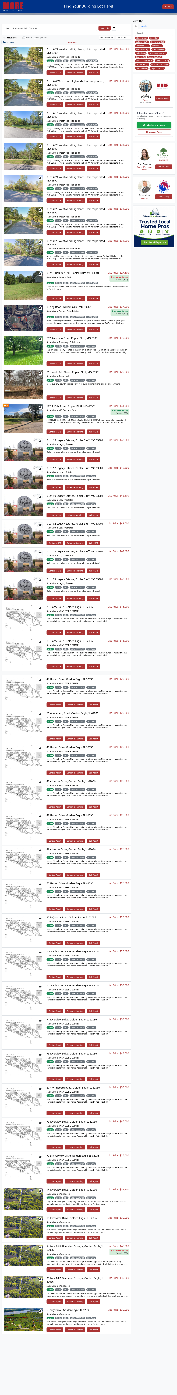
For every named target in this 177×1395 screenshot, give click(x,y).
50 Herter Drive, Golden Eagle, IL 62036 (70, 883)
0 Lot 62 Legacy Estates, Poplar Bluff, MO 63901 (75, 523)
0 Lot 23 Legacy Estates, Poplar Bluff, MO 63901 (75, 579)
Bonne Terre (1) (142, 49)
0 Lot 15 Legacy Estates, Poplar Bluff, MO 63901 (75, 440)
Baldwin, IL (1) (142, 42)
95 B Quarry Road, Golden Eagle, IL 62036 (71, 917)
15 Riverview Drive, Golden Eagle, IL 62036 (72, 1218)
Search (103, 28)
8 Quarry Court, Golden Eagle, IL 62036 (70, 641)
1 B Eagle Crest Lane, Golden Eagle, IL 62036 (73, 951)
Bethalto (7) (157, 45)
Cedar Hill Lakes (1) (144, 60)
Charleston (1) (142, 64)
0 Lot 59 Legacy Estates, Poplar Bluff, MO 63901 (75, 496)
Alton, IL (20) (141, 38)
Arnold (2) (154, 38)
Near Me (29, 38)
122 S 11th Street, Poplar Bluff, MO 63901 (71, 406)
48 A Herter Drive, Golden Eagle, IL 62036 (71, 781)
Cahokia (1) (141, 53)
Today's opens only (40, 38)
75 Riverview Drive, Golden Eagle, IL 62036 (72, 1053)
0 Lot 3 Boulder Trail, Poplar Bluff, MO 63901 (73, 273)
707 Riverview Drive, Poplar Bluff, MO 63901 (73, 338)
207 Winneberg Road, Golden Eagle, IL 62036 (73, 1087)
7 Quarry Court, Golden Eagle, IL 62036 (70, 607)
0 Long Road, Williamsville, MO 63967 (69, 307)
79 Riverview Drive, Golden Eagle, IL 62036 (72, 1121)
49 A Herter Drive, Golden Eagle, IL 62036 (71, 849)
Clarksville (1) (141, 68)
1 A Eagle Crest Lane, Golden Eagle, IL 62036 (73, 985)
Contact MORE (55, 72)
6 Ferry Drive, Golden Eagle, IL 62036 (68, 1310)
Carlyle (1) (140, 57)
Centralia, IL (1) (162, 60)
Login (169, 6)
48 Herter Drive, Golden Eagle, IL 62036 (70, 747)
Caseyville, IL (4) (154, 57)
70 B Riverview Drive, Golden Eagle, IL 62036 (73, 1155)
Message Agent (155, 132)
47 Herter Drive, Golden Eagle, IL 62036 (70, 679)
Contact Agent (55, 704)
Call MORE (93, 72)
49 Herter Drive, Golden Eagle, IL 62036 (70, 815)
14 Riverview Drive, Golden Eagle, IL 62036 (72, 1189)
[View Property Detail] (23, 60)
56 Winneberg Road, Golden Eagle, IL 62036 (72, 713)
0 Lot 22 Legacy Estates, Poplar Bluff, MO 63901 (75, 551)
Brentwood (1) (158, 49)
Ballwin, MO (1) (157, 42)
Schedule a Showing (155, 125)
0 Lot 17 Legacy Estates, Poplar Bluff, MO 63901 (75, 468)
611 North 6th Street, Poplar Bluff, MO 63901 (73, 372)
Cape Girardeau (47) (157, 53)
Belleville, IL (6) (142, 45)
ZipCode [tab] (143, 26)
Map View (9, 42)
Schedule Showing (75, 72)
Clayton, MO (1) (157, 68)
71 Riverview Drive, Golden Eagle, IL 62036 (72, 1019)
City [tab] (135, 26)
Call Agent (93, 704)
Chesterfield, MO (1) (159, 64)
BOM (6, 405)
